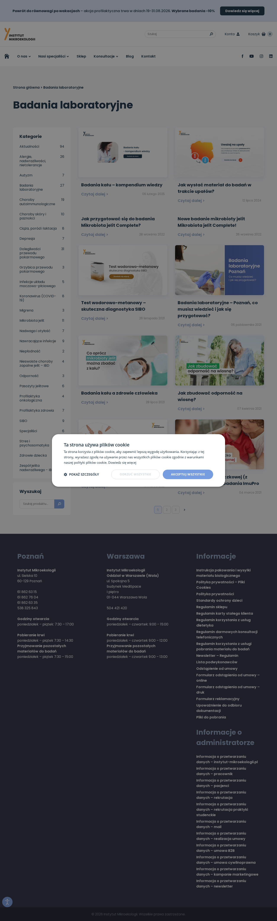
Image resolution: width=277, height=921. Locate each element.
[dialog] (138, 460)
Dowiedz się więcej (122, 462)
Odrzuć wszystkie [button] (135, 474)
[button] (81, 474)
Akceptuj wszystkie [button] (188, 474)
